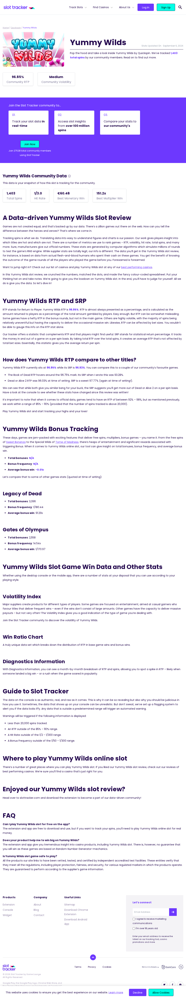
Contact (39, 915)
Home (6, 27)
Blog (36, 910)
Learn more (116, 992)
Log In (145, 7)
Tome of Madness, (67, 442)
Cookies (106, 966)
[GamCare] (169, 967)
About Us (124, 7)
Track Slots (76, 7)
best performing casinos (136, 267)
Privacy (92, 966)
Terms (77, 966)
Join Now (29, 144)
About (37, 904)
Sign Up (166, 7)
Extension (9, 904)
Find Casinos (101, 7)
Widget (7, 915)
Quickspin (16, 27)
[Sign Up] (173, 912)
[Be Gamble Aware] (150, 967)
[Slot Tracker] (35, 7)
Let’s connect (142, 902)
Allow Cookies (160, 992)
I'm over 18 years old (147, 928)
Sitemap (69, 904)
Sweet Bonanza (16, 442)
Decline (137, 992)
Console (8, 910)
